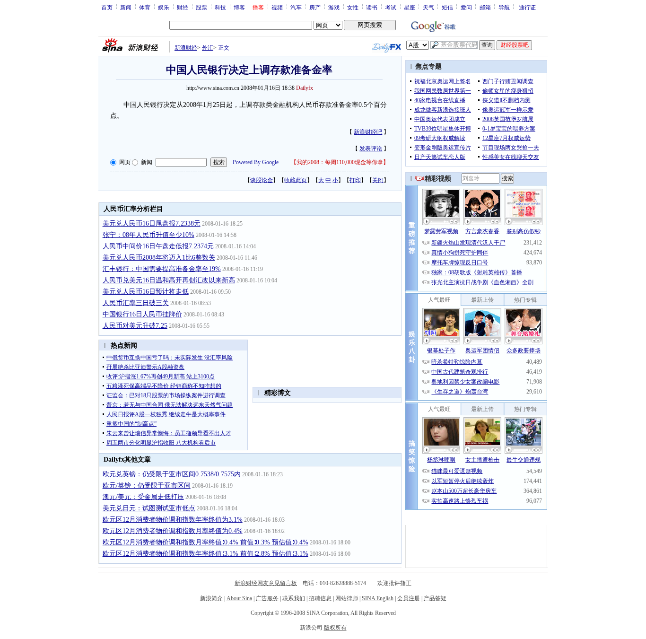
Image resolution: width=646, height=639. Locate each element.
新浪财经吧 (368, 132)
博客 (239, 7)
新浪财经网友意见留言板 (266, 583)
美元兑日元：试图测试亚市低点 (149, 508)
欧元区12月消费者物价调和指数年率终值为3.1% (173, 519)
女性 (352, 7)
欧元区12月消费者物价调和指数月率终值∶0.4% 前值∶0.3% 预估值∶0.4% (205, 542)
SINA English (377, 598)
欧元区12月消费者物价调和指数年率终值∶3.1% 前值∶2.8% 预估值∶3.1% (205, 553)
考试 (390, 7)
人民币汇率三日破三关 (136, 302)
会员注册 (408, 598)
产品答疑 (435, 598)
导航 (504, 7)
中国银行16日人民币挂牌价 (142, 314)
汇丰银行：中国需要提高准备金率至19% (162, 268)
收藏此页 (295, 180)
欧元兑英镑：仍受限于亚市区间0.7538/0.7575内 (172, 474)
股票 (201, 7)
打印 (355, 180)
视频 (277, 7)
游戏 (334, 7)
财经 (182, 7)
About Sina (239, 598)
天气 (428, 7)
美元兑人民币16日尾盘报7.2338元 (152, 223)
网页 (125, 162)
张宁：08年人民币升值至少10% (148, 234)
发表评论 (370, 148)
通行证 (527, 7)
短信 (447, 7)
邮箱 (485, 7)
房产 (315, 7)
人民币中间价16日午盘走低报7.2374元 (158, 246)
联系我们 (293, 598)
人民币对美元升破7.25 (135, 325)
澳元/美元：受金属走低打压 (143, 496)
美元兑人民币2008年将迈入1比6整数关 (159, 257)
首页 (107, 7)
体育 (144, 7)
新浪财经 (186, 47)
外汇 (207, 47)
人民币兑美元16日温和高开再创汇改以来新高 (169, 280)
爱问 (466, 7)
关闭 (378, 180)
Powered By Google (256, 162)
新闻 (125, 7)
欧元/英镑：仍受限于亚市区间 (147, 485)
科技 (220, 7)
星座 (409, 7)
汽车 (296, 7)
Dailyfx (304, 88)
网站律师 (346, 598)
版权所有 (335, 627)
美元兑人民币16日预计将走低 (146, 291)
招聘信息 (320, 598)
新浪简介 (211, 598)
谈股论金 (261, 180)
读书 (371, 7)
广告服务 (267, 598)
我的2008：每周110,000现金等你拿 (340, 162)
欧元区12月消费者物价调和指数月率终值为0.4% (173, 530)
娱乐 (163, 7)
